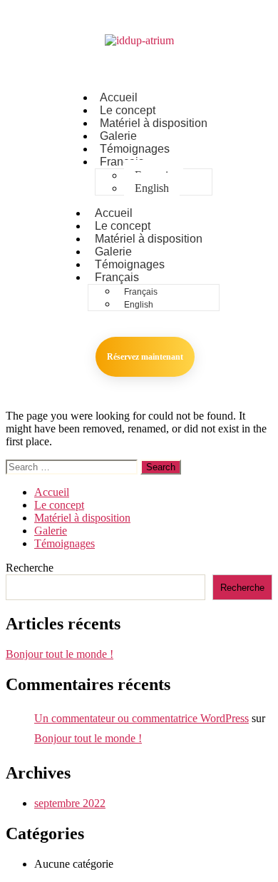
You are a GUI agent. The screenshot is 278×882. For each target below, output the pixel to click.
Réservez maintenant (145, 357)
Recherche (29, 568)
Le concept (59, 505)
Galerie (50, 530)
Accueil (51, 492)
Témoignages (64, 543)
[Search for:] (73, 466)
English (152, 188)
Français (122, 162)
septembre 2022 (69, 803)
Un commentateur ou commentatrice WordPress (141, 718)
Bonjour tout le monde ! (59, 654)
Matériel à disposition (153, 123)
